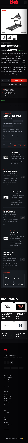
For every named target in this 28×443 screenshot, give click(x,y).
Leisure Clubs (6, 400)
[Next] (24, 21)
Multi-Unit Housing (7, 398)
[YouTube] (11, 362)
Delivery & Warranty (15, 105)
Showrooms (6, 415)
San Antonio (7, 367)
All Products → (7, 386)
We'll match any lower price (9, 90)
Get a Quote (6, 429)
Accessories (6, 384)
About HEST (6, 412)
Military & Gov (6, 404)
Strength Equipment (8, 377)
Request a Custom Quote (15, 84)
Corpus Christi (14, 367)
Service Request (7, 426)
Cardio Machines (7, 375)
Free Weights (6, 379)
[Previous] (3, 21)
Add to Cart (19, 80)
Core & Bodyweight (8, 381)
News (5, 417)
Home (2, 5)
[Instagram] (8, 362)
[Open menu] (25, 2)
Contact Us (6, 419)
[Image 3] (14, 37)
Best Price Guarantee (8, 424)
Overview (5, 105)
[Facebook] (5, 362)
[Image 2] (9, 37)
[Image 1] (3, 37)
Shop (6, 5)
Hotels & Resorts (7, 396)
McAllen (21, 367)
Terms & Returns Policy (10, 438)
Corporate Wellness (8, 402)
